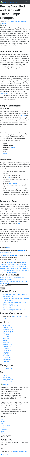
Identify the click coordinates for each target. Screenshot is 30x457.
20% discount (4, 93)
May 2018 (6, 342)
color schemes (7, 121)
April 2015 (6, 354)
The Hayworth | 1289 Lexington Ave (14, 310)
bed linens (23, 115)
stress (8, 60)
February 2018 (7, 344)
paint (19, 223)
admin (4, 23)
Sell (2, 423)
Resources (4, 429)
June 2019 (6, 337)
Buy (2, 419)
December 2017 (8, 348)
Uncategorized (10, 262)
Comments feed (8, 379)
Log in (5, 375)
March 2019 (6, 340)
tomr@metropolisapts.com (11, 448)
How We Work (5, 425)
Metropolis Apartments (10, 255)
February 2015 (7, 358)
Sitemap (15, 451)
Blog (2, 431)
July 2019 (6, 335)
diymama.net (22, 250)
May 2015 (6, 352)
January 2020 (7, 327)
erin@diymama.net (6, 252)
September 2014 (8, 359)
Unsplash (9, 247)
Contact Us (4, 433)
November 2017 (8, 350)
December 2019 (8, 329)
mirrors (8, 177)
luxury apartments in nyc (19, 266)
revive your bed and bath (10, 270)
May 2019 (6, 338)
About (3, 421)
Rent (2, 427)
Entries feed (6, 377)
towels (13, 147)
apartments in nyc (13, 264)
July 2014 (6, 361)
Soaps (5, 153)
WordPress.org (7, 381)
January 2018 (7, 346)
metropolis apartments (7, 268)
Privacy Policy (23, 451)
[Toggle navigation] (26, 2)
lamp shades (13, 183)
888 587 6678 (6, 446)
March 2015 (6, 356)
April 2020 (6, 325)
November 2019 (8, 331)
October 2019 (7, 333)
